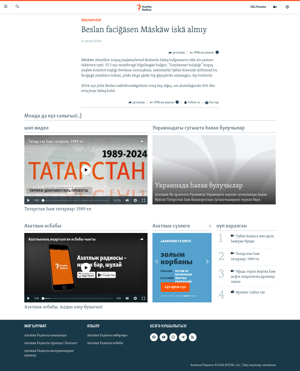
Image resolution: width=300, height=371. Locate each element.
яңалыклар (91, 20)
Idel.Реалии (258, 7)
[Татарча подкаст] (287, 7)
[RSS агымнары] (193, 337)
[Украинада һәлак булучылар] (214, 170)
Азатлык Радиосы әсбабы (105, 343)
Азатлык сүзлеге (171, 226)
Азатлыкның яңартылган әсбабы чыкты (62, 239)
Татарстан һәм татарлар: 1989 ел (55, 142)
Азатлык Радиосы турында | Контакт (50, 343)
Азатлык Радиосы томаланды (45, 335)
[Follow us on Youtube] (163, 337)
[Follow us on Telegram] (183, 337)
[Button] (176, 52)
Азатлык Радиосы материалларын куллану (49, 353)
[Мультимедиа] (275, 7)
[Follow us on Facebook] (154, 337)
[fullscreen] (143, 200)
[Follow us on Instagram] (173, 337)
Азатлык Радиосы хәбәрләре (107, 335)
